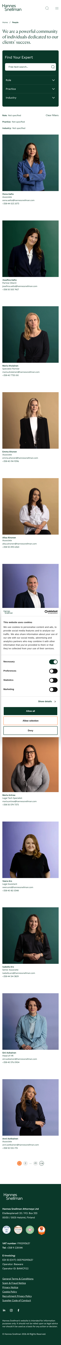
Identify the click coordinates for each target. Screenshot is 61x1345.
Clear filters (52, 115)
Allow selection (30, 720)
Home (5, 22)
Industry (12, 99)
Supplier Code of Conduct (16, 1300)
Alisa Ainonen (9, 538)
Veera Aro (7, 881)
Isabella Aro (8, 967)
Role (12, 81)
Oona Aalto (8, 194)
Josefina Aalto (9, 280)
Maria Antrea (8, 795)
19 (36, 1164)
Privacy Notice (10, 1287)
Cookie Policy (9, 1291)
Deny (30, 730)
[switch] (53, 670)
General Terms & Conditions (17, 1278)
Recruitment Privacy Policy (17, 1296)
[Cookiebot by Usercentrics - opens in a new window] (45, 612)
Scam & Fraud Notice (14, 1283)
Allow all (30, 711)
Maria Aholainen (10, 366)
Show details (45, 701)
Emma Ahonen (9, 452)
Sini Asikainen (9, 1053)
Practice (12, 90)
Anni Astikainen (10, 1139)
